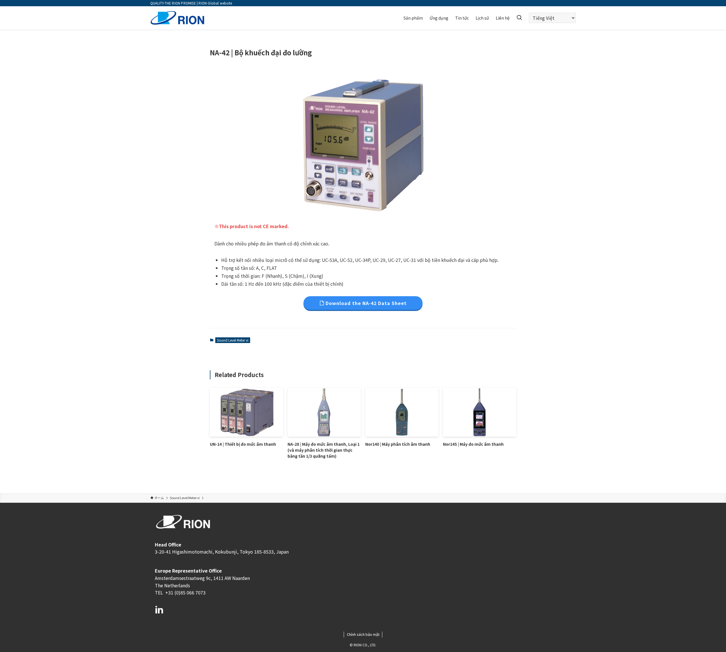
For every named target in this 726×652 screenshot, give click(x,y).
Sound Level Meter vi (232, 340)
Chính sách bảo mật (363, 634)
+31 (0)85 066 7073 (185, 592)
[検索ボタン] (519, 18)
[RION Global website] (177, 18)
